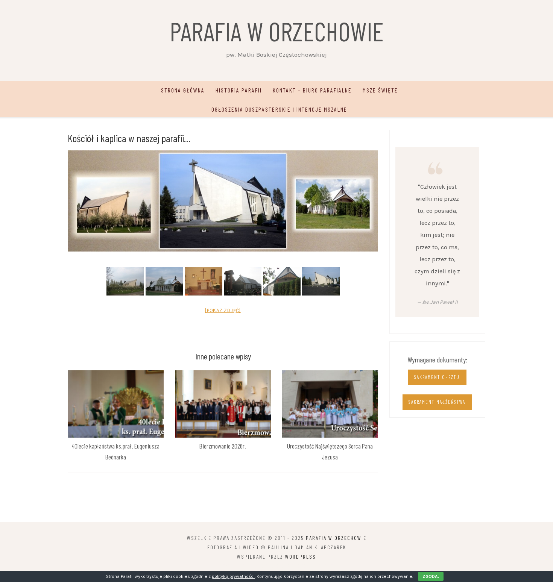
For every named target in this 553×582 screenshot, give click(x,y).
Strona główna (183, 90)
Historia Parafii (239, 90)
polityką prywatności (233, 576)
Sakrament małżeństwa (437, 402)
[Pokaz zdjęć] (223, 310)
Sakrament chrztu (437, 377)
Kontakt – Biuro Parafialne (312, 90)
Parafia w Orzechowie (277, 31)
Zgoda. (430, 576)
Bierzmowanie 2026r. (222, 446)
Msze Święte (380, 90)
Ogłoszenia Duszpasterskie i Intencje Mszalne (279, 109)
